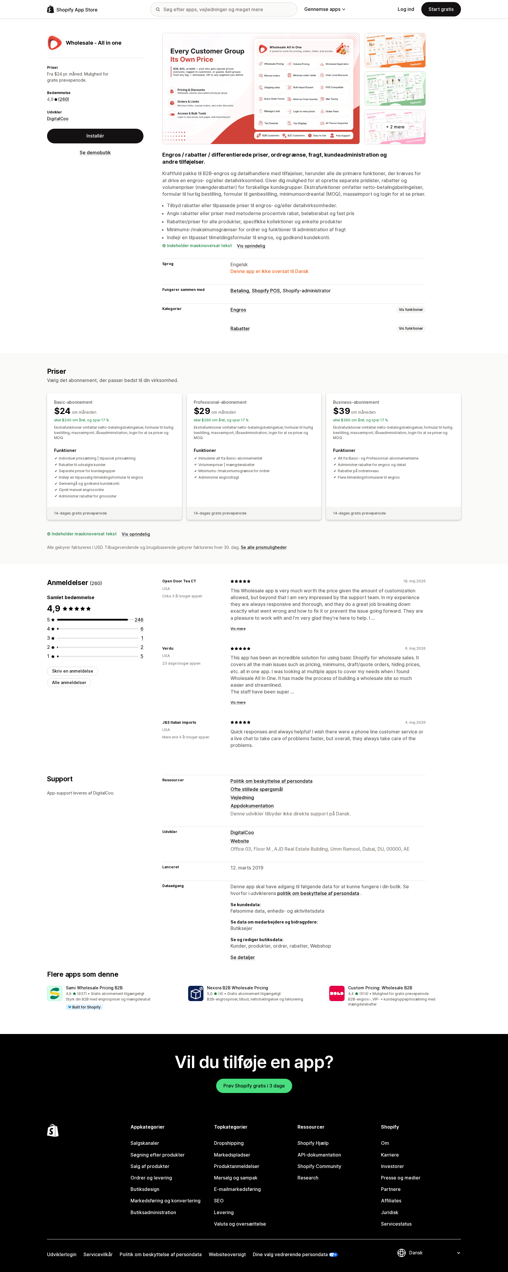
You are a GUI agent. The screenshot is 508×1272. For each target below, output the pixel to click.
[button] (113, 998)
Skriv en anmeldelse (72, 670)
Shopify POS (266, 291)
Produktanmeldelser (236, 1166)
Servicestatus (396, 1224)
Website (239, 841)
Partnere (391, 1189)
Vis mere (237, 628)
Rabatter (240, 328)
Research (308, 1178)
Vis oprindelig (251, 245)
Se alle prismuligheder (264, 547)
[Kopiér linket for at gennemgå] (199, 581)
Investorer (392, 1166)
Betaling (239, 291)
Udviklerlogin (61, 1254)
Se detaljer (242, 957)
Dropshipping (229, 1143)
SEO (219, 1201)
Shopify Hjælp (313, 1143)
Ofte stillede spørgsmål (256, 789)
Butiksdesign (145, 1189)
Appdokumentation (252, 806)
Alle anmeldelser (69, 682)
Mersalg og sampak (236, 1178)
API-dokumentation (319, 1155)
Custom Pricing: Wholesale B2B (380, 987)
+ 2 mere (395, 126)
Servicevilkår (98, 1254)
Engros (238, 310)
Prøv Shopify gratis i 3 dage (254, 1086)
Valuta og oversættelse (240, 1224)
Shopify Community (319, 1166)
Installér (95, 136)
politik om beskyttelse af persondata (318, 893)
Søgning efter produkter (158, 1155)
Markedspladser (232, 1155)
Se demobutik (95, 152)
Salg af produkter (150, 1166)
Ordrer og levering (151, 1178)
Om (385, 1143)
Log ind (406, 9)
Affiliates (391, 1201)
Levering (224, 1212)
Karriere (390, 1155)
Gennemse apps (322, 9)
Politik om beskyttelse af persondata (271, 781)
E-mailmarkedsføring (237, 1189)
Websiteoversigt (227, 1254)
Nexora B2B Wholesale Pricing (237, 987)
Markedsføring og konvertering (165, 1201)
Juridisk (389, 1212)
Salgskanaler (145, 1143)
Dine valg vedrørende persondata (290, 1254)
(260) (63, 99)
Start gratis (441, 9)
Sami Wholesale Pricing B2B (94, 987)
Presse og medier (400, 1178)
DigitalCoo (57, 118)
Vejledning (242, 797)
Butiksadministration (153, 1212)
